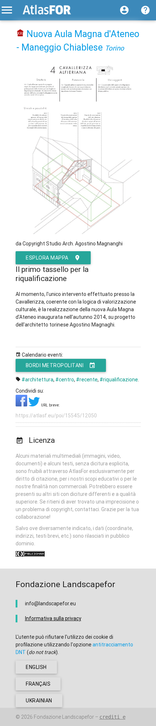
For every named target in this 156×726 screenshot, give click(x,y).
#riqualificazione (119, 379)
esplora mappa (47, 257)
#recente (87, 379)
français (38, 684)
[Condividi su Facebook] (22, 404)
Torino (114, 48)
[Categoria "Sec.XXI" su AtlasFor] (20, 34)
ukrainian (39, 700)
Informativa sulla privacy (53, 618)
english (36, 667)
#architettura (37, 379)
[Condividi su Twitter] (34, 404)
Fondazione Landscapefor (64, 717)
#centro (65, 379)
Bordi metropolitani (55, 365)
